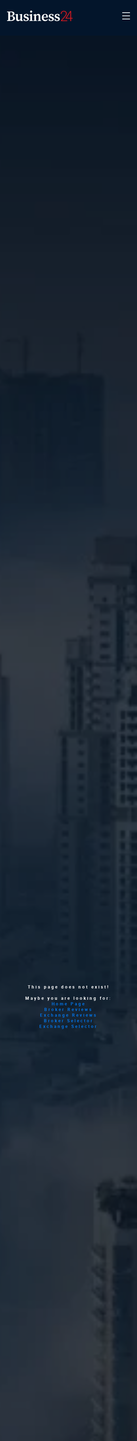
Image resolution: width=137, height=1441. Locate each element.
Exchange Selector (68, 1026)
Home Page (69, 1003)
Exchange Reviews (68, 1015)
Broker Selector (68, 1020)
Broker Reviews (68, 1009)
